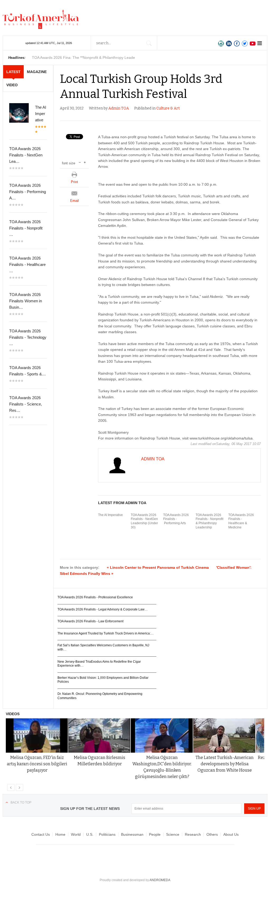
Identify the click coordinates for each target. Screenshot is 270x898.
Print (74, 182)
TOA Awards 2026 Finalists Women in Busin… (25, 300)
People (155, 834)
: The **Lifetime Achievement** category (85, 57)
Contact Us (40, 834)
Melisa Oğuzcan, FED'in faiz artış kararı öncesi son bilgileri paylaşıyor (37, 764)
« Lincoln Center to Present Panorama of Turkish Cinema (158, 567)
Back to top (21, 802)
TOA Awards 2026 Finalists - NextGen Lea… (25, 155)
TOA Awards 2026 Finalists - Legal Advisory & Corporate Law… (102, 609)
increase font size (85, 162)
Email (74, 201)
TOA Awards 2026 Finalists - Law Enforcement (90, 621)
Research (193, 834)
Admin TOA (118, 108)
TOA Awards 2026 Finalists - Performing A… (27, 191)
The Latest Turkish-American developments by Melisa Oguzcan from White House (225, 764)
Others (212, 834)
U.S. (89, 834)
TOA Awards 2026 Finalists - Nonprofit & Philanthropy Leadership (209, 521)
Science (172, 834)
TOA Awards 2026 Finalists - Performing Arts (176, 519)
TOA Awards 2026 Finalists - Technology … (27, 337)
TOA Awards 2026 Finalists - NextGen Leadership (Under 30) (144, 521)
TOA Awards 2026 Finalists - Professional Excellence (95, 597)
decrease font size (80, 162)
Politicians (107, 834)
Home (60, 834)
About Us (231, 834)
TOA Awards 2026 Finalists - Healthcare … (27, 264)
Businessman (132, 834)
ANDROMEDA (160, 880)
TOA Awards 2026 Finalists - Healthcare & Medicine (241, 521)
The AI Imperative (110, 515)
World (76, 834)
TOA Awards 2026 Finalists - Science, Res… (25, 404)
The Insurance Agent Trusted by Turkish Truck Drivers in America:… (105, 633)
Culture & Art (168, 108)
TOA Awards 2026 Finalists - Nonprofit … (25, 228)
